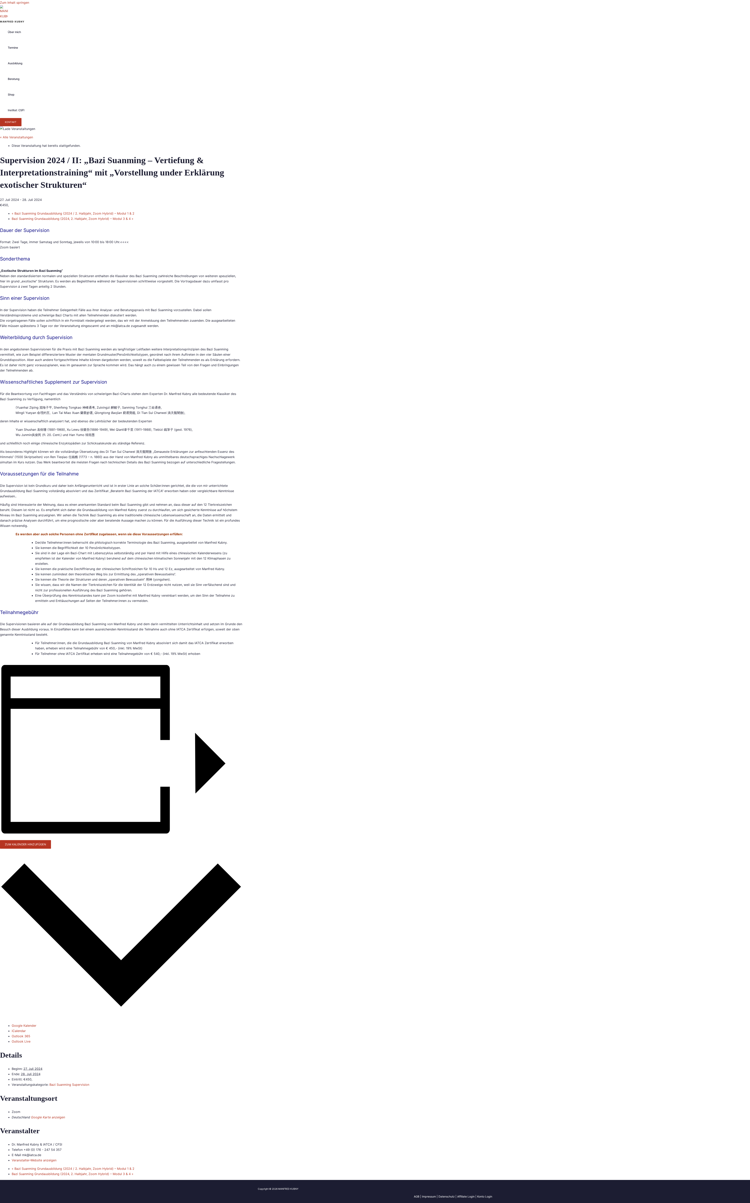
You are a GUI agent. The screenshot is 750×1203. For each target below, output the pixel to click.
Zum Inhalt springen (14, 2)
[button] (10, 122)
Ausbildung (15, 63)
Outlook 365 (21, 1036)
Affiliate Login (466, 1196)
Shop (11, 94)
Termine (13, 47)
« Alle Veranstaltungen (16, 137)
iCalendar (19, 1031)
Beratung (14, 79)
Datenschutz (446, 1196)
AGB (416, 1196)
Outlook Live (21, 1041)
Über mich (14, 32)
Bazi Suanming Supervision (69, 1085)
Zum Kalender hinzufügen (25, 844)
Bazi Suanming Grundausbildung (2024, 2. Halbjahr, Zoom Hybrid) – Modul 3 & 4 (72, 219)
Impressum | (430, 1196)
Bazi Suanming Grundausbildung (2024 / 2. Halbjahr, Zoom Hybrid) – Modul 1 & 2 (73, 213)
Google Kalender (24, 1026)
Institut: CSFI (16, 110)
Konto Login (484, 1196)
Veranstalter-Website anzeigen (34, 1160)
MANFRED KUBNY (12, 21)
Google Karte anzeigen (48, 1117)
